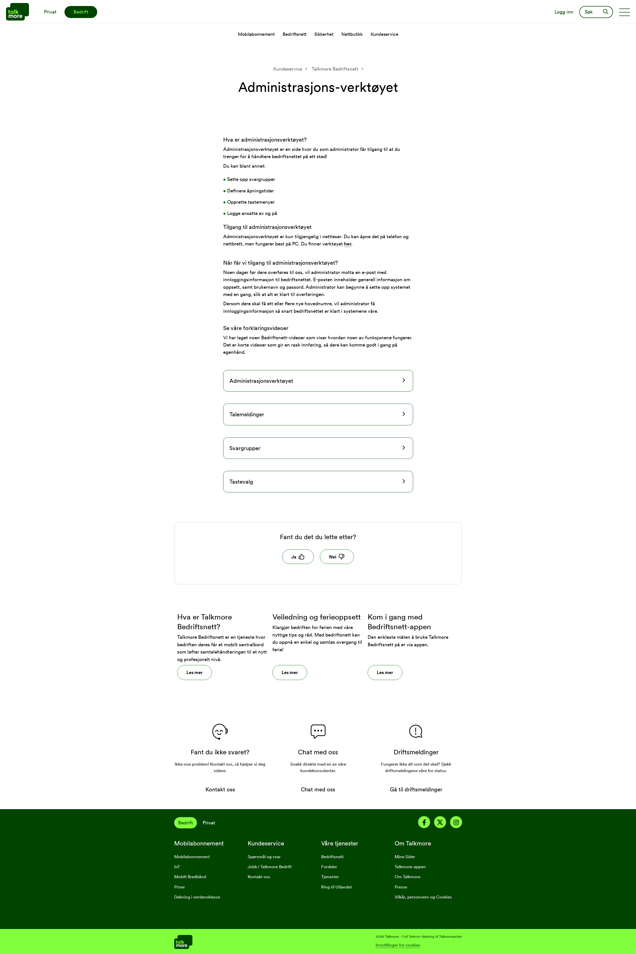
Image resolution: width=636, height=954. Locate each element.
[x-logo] (440, 823)
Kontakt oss (259, 876)
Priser (179, 886)
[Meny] (624, 12)
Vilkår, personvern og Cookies (423, 896)
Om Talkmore (407, 876)
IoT (177, 866)
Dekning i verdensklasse (197, 896)
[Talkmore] (246, 941)
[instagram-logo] (456, 823)
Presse (401, 886)
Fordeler (329, 866)
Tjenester (330, 876)
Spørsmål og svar (264, 856)
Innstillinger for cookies (398, 944)
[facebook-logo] (424, 823)
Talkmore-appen (410, 866)
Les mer (194, 672)
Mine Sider (405, 856)
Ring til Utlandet (336, 886)
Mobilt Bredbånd (190, 876)
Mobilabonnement (192, 856)
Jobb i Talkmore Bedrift (270, 866)
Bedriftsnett (332, 856)
